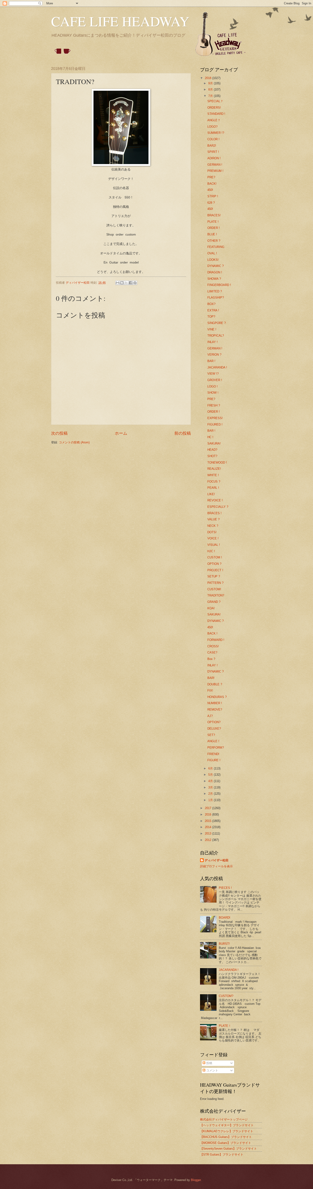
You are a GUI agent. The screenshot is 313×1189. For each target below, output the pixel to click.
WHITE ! (213, 475)
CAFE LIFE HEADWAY (120, 21)
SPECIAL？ (215, 101)
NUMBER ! (214, 703)
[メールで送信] (117, 282)
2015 (208, 821)
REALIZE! (214, 468)
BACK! (212, 183)
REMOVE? (214, 709)
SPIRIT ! (213, 152)
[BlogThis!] (122, 282)
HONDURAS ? (217, 697)
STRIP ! (212, 196)
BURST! (224, 943)
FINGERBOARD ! (219, 285)
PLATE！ (225, 1025)
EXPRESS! (215, 418)
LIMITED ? (214, 291)
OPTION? (213, 722)
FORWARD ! (215, 640)
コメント (211, 1070)
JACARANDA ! (217, 367)
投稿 (208, 1063)
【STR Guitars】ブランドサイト (221, 1154)
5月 (211, 774)
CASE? (212, 652)
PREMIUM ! (215, 171)
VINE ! (211, 329)
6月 (211, 768)
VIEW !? (213, 373)
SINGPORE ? (216, 323)
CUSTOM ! (214, 557)
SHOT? (212, 456)
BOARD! (224, 917)
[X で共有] (126, 282)
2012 (208, 840)
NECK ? (212, 525)
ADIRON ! (214, 158)
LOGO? (212, 126)
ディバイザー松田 (216, 860)
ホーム (121, 433)
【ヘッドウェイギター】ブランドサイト (227, 1125)
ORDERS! (214, 107)
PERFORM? (215, 747)
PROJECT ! (215, 570)
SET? (211, 735)
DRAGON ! (214, 272)
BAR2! (211, 145)
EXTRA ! (213, 310)
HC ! (210, 437)
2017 (208, 808)
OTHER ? (213, 240)
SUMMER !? (215, 133)
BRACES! (214, 215)
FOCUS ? (213, 481)
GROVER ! (214, 380)
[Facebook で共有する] (130, 282)
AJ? (210, 716)
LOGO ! (212, 386)
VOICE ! (213, 538)
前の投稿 (182, 433)
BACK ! (212, 633)
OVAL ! (212, 253)
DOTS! (212, 532)
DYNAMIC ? (215, 266)
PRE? (211, 177)
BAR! (210, 678)
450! (210, 190)
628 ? (211, 202)
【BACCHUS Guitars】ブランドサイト (226, 1137)
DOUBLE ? (214, 684)
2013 (208, 833)
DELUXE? (214, 728)
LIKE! (211, 494)
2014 (208, 827)
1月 (211, 800)
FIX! (210, 690)
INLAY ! (212, 342)
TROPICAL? (215, 335)
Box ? (211, 659)
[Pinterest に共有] (135, 282)
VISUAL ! (213, 544)
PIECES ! (225, 888)
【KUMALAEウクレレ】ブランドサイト (226, 1131)
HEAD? (212, 449)
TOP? (211, 316)
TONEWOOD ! (217, 462)
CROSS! (213, 646)
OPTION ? (214, 564)
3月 (211, 787)
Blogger (196, 1180)
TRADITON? (215, 595)
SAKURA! (214, 443)
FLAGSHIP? (215, 297)
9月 (211, 83)
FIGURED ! (214, 424)
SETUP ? (213, 576)
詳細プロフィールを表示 (216, 866)
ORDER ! (213, 228)
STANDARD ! (216, 113)
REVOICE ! (215, 500)
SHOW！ (213, 392)
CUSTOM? (226, 996)
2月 (211, 793)
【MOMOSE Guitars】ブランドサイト (225, 1143)
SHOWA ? (214, 278)
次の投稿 (59, 433)
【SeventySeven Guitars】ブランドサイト (228, 1148)
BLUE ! (212, 234)
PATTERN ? (215, 583)
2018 (208, 78)
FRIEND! (213, 754)
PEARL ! (213, 487)
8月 (211, 89)
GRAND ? (213, 602)
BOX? (211, 304)
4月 (211, 781)
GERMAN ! (214, 164)
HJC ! (211, 551)
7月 (211, 96)
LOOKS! (213, 259)
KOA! (211, 608)
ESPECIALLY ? (217, 506)
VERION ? (214, 354)
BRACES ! (214, 513)
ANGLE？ (213, 120)
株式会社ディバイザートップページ (224, 1119)
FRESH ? (213, 405)
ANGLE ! (213, 741)
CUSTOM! (214, 589)
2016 (208, 814)
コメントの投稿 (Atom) (74, 442)
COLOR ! (213, 139)
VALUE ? (213, 519)
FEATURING (215, 247)
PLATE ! (213, 221)
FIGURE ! (213, 760)
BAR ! (211, 361)
